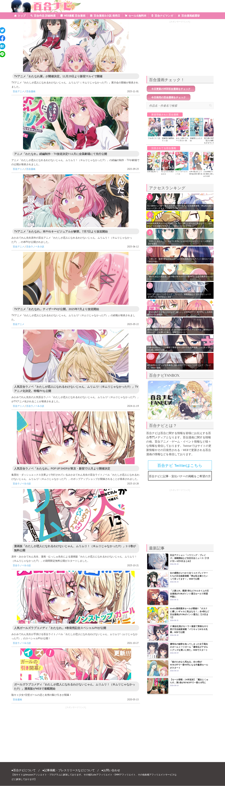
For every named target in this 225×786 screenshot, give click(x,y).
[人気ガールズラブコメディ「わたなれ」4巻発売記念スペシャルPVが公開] (75, 597)
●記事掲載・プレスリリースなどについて (68, 770)
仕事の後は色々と (152, 171)
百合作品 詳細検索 (45, 15)
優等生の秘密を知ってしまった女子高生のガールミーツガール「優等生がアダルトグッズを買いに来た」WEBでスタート (180, 330)
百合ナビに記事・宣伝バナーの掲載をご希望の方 (180, 476)
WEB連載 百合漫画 (74, 15)
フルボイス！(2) (154, 138)
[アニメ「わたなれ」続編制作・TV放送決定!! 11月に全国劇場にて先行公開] (75, 123)
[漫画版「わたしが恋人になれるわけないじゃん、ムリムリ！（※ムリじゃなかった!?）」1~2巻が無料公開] (75, 515)
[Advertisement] (42, 735)
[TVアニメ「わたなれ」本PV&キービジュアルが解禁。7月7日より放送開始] (75, 200)
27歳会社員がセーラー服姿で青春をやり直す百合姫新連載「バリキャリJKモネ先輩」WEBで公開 (180, 348)
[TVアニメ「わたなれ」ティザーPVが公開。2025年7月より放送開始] (75, 278)
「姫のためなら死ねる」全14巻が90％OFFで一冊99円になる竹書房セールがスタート (180, 277)
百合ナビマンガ (164, 15)
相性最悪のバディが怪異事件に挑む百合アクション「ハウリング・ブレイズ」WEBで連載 (179, 366)
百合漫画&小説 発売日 (107, 15)
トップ (22, 15)
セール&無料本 (137, 15)
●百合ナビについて (23, 770)
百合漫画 (30, 91)
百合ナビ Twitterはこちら (179, 465)
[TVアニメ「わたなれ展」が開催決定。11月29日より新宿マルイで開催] (75, 45)
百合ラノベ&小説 (35, 246)
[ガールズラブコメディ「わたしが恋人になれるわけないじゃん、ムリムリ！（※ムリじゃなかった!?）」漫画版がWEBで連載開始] (75, 664)
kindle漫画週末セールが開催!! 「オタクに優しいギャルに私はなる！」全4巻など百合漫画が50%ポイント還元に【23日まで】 (179, 224)
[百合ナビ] (44, 2)
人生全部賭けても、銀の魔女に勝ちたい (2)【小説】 (209, 174)
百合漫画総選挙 (190, 15)
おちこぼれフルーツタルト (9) (182, 139)
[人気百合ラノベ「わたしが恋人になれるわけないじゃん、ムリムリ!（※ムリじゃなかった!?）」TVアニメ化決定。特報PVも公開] (75, 356)
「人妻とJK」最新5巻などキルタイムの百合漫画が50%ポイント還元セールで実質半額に (179, 260)
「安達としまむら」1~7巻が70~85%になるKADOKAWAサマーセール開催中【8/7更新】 (179, 242)
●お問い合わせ (110, 770)
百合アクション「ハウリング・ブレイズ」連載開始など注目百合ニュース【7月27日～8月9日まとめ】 (179, 295)
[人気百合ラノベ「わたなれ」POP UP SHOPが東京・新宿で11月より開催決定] (75, 437)
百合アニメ (18, 91)
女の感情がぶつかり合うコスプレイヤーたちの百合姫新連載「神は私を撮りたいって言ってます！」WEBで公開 (180, 207)
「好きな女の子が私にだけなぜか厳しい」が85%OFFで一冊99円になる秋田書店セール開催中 (180, 313)
